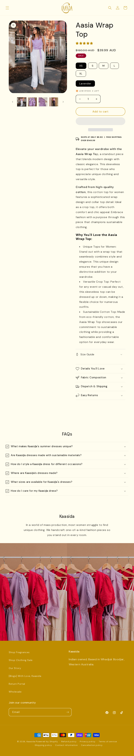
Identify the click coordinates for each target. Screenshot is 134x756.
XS (81, 65)
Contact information (66, 745)
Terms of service (108, 741)
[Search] (110, 8)
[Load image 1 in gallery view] (21, 101)
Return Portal (17, 683)
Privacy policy (87, 741)
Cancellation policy (91, 745)
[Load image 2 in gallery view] (32, 101)
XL (80, 73)
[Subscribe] (67, 712)
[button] (85, 43)
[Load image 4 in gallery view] (53, 101)
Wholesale (15, 691)
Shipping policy (43, 745)
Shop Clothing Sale (21, 660)
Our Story (15, 668)
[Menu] (7, 8)
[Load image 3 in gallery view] (43, 101)
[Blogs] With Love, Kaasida (25, 676)
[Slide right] (63, 102)
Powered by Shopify (47, 741)
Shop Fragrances (19, 652)
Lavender (85, 83)
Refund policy (69, 741)
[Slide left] (12, 102)
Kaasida (31, 741)
